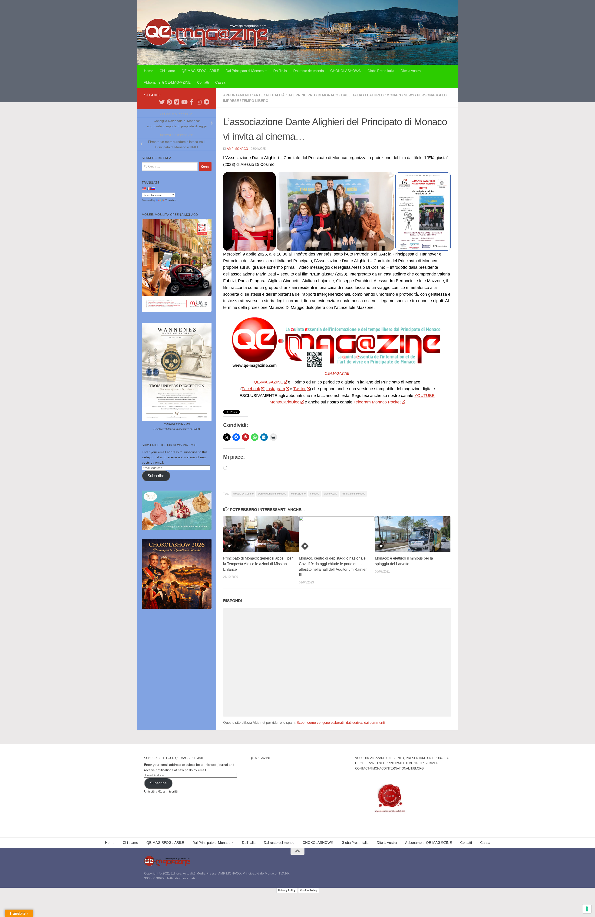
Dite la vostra (411, 71)
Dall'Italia (351, 95)
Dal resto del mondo (308, 71)
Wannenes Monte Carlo (176, 423)
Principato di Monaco (353, 493)
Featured (374, 95)
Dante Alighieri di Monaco (272, 493)
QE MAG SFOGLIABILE (200, 71)
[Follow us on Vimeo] (176, 102)
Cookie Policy (308, 890)
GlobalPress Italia (380, 71)
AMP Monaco (237, 149)
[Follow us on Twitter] (162, 102)
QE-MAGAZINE (337, 373)
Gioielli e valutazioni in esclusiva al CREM (176, 429)
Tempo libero (255, 101)
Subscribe (156, 476)
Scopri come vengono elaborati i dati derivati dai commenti (341, 722)
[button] (249, 211)
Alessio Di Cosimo (243, 493)
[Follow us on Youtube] (184, 102)
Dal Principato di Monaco (245, 71)
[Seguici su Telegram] (206, 102)
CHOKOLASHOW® (345, 71)
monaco (314, 493)
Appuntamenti (237, 95)
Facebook (251, 388)
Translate (170, 200)
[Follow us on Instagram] (199, 102)
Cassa (220, 82)
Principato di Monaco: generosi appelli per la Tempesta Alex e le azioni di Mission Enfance (258, 563)
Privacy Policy (286, 890)
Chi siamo (167, 71)
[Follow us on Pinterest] (169, 102)
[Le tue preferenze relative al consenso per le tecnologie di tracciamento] (586, 908)
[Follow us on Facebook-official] (191, 102)
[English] (144, 189)
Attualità (275, 95)
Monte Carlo (330, 493)
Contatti (203, 82)
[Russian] (153, 189)
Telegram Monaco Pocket (377, 402)
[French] (148, 189)
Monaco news (400, 95)
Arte (258, 95)
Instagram (275, 388)
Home (148, 71)
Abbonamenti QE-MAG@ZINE (167, 82)
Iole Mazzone (298, 493)
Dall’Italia (280, 71)
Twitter (299, 388)
